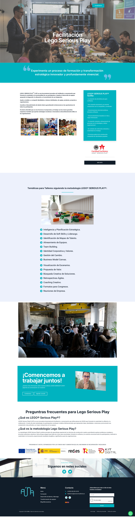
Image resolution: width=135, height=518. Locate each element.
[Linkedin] (64, 472)
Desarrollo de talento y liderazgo (54, 3)
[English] (68, 502)
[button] (67, 330)
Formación (39, 3)
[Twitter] (70, 472)
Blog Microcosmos (58, 7)
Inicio (32, 3)
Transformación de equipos (75, 3)
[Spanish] (66, 502)
